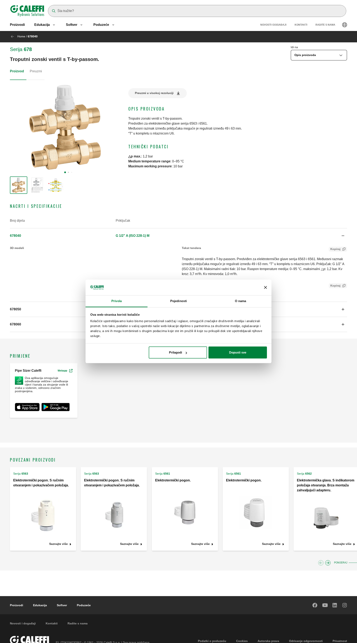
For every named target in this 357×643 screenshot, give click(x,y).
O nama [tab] (240, 301)
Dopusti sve (237, 352)
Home (21, 36)
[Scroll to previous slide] (321, 563)
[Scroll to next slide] (328, 563)
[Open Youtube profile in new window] (325, 605)
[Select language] (344, 25)
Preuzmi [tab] (36, 71)
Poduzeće (84, 605)
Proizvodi (17, 24)
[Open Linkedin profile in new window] (335, 605)
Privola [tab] (116, 301)
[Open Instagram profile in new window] (344, 605)
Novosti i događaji (273, 24)
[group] (18, 185)
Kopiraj (335, 249)
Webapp (62, 370)
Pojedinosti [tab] (178, 301)
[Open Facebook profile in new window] (315, 605)
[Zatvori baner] (265, 287)
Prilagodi (175, 352)
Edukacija (40, 605)
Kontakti (301, 24)
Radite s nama (325, 24)
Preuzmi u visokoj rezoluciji (154, 93)
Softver (62, 605)
